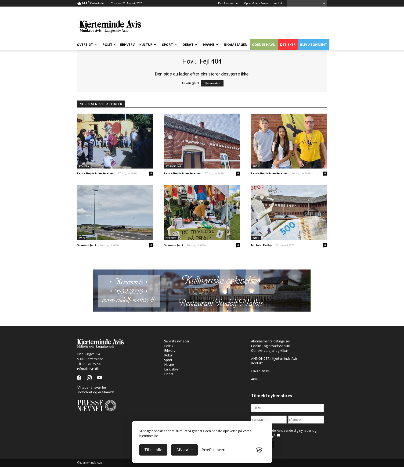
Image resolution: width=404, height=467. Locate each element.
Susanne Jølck (87, 245)
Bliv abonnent (313, 44)
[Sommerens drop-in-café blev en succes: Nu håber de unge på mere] (289, 141)
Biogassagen (235, 44)
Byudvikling (173, 166)
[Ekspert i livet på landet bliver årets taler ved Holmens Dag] (202, 212)
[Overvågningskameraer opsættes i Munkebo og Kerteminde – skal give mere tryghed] (115, 212)
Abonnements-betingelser (270, 341)
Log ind (277, 3)
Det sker (288, 44)
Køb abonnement (229, 3)
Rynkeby (84, 166)
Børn (256, 238)
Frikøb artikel (261, 371)
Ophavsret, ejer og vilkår (269, 350)
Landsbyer (172, 369)
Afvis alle (184, 450)
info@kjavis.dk (88, 368)
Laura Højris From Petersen (96, 173)
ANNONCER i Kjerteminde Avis (274, 358)
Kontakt (257, 363)
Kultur (145, 44)
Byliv (82, 238)
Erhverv (127, 44)
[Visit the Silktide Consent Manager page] (259, 450)
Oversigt (85, 44)
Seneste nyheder (176, 341)
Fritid (256, 166)
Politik (109, 44)
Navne (209, 44)
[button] (324, 3)
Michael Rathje (261, 245)
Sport (167, 44)
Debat (188, 44)
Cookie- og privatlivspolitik (271, 346)
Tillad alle (153, 450)
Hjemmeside (212, 83)
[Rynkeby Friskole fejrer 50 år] (115, 141)
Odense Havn (263, 44)
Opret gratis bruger (256, 3)
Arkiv (254, 379)
